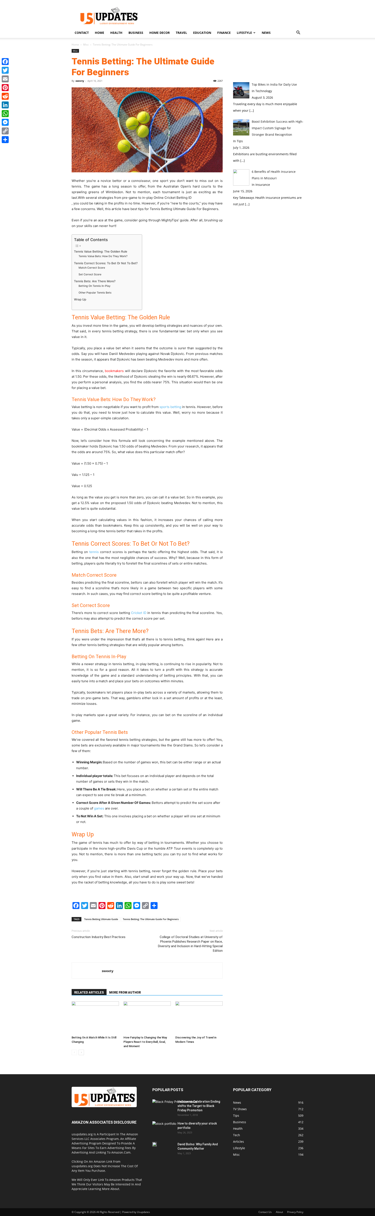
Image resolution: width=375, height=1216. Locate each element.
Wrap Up (80, 299)
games (99, 808)
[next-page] (81, 1052)
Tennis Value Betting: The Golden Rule (100, 251)
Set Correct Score (90, 274)
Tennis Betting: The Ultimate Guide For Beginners (151, 919)
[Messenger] (5, 122)
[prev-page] (74, 1052)
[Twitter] (5, 70)
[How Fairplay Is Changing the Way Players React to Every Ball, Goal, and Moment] (147, 1017)
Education (202, 33)
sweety (80, 80)
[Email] (5, 79)
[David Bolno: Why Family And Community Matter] (154, 1144)
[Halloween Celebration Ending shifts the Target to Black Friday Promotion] (174, 1112)
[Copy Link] (5, 131)
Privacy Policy (295, 1212)
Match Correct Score (92, 267)
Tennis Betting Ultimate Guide (101, 919)
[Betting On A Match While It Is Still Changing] (95, 1017)
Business (135, 33)
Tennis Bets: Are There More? (94, 281)
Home (99, 33)
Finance (224, 33)
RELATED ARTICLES (89, 992)
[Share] (5, 139)
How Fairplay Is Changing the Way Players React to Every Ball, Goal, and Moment (145, 1042)
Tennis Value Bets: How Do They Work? (103, 256)
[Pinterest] (5, 87)
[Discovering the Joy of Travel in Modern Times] (199, 1017)
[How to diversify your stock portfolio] (164, 1129)
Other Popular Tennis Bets (95, 292)
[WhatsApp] (5, 113)
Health (116, 33)
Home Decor (159, 33)
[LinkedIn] (5, 105)
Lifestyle (244, 33)
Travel (181, 33)
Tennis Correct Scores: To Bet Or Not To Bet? (106, 263)
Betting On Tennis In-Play (94, 285)
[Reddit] (5, 96)
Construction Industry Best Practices (98, 937)
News (266, 33)
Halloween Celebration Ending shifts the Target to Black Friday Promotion (199, 1106)
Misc (86, 44)
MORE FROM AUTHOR (125, 992)
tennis (94, 552)
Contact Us (265, 1212)
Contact (82, 33)
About (279, 1212)
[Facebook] (5, 61)
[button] (298, 33)
